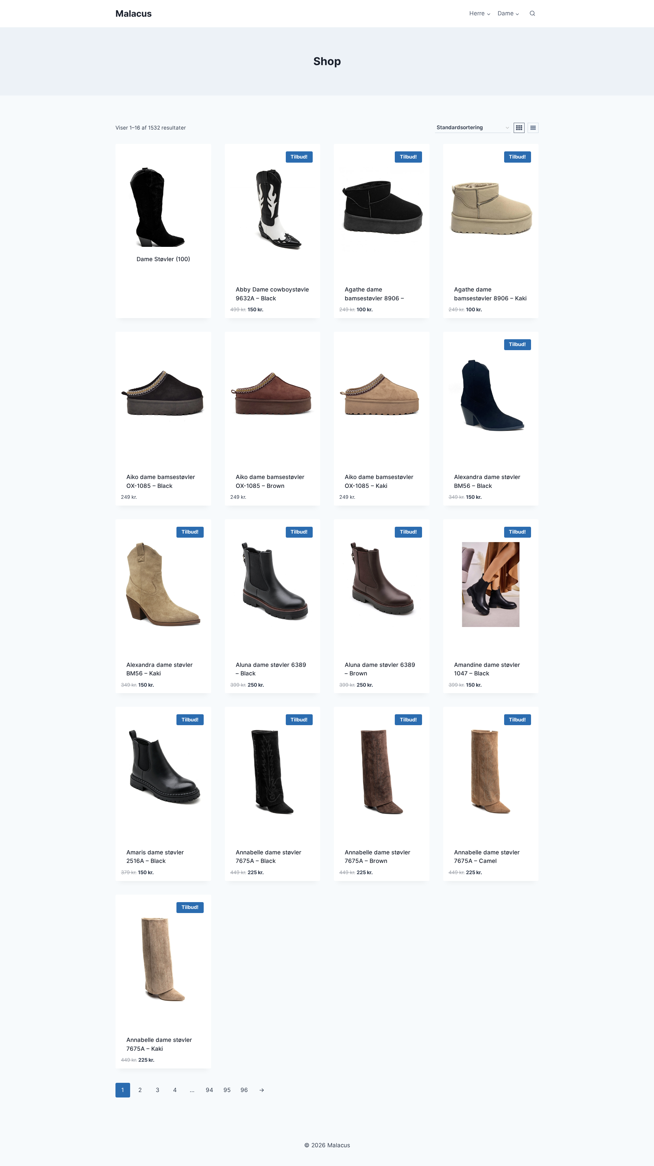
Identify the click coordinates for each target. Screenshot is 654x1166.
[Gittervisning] (519, 128)
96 (244, 1090)
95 (227, 1090)
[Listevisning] (533, 128)
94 (209, 1090)
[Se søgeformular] (532, 14)
